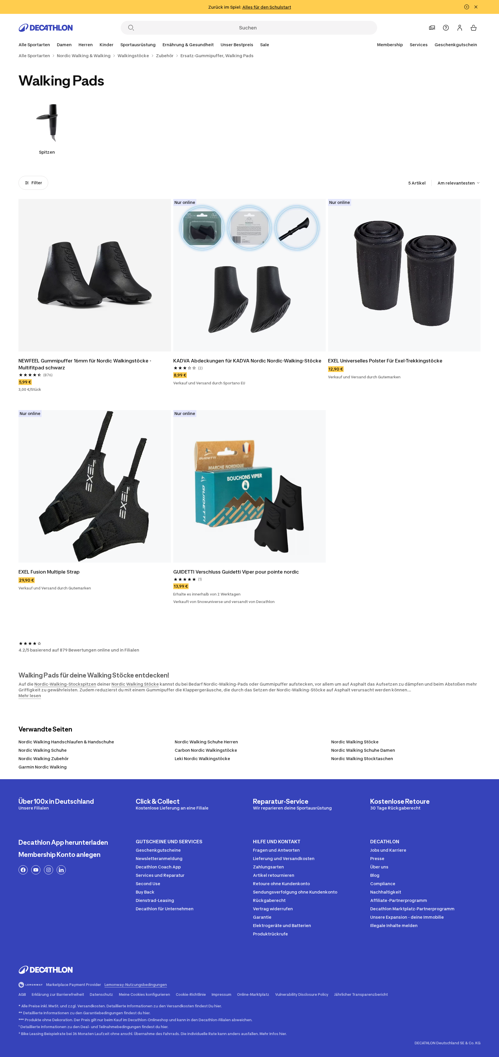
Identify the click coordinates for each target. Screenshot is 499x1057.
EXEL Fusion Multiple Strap (49, 572)
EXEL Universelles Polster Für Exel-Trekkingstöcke (385, 361)
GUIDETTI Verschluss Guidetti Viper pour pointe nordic (236, 572)
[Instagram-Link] (48, 869)
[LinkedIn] (61, 869)
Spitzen (47, 152)
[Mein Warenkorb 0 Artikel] (474, 28)
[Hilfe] (446, 28)
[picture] (94, 275)
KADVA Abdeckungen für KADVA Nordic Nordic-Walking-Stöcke (247, 361)
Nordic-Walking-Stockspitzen (65, 684)
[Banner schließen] (476, 7)
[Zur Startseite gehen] (45, 28)
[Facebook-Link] (23, 869)
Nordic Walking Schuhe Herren (206, 741)
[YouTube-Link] (35, 869)
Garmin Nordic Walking (42, 766)
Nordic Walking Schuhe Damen (363, 750)
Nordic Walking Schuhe (42, 750)
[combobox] (459, 183)
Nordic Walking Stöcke (135, 684)
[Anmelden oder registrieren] (460, 28)
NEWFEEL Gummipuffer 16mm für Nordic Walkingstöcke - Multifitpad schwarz (85, 364)
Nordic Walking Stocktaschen (362, 758)
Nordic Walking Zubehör (43, 758)
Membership (390, 44)
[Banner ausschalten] (466, 7)
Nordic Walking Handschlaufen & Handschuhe (66, 741)
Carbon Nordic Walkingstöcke (206, 750)
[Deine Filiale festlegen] (432, 28)
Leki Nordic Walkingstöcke (202, 758)
